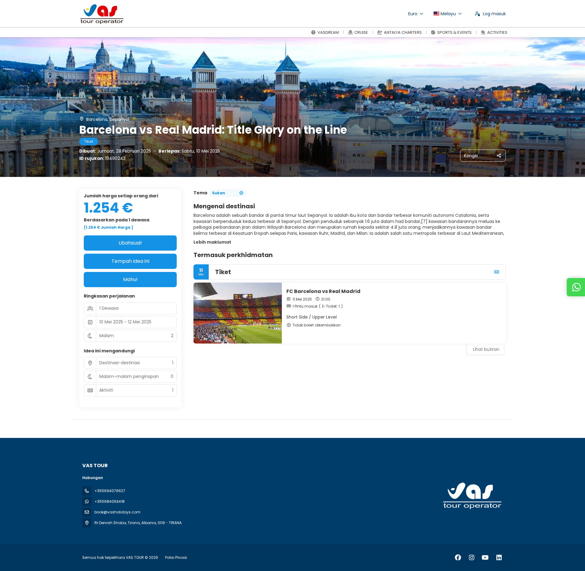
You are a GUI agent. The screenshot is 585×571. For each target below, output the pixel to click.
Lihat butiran (486, 349)
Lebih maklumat (212, 242)
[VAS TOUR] (472, 495)
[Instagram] (471, 557)
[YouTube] (485, 557)
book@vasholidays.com (117, 512)
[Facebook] (458, 557)
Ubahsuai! (130, 242)
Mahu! (130, 279)
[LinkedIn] (499, 557)
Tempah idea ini (130, 261)
